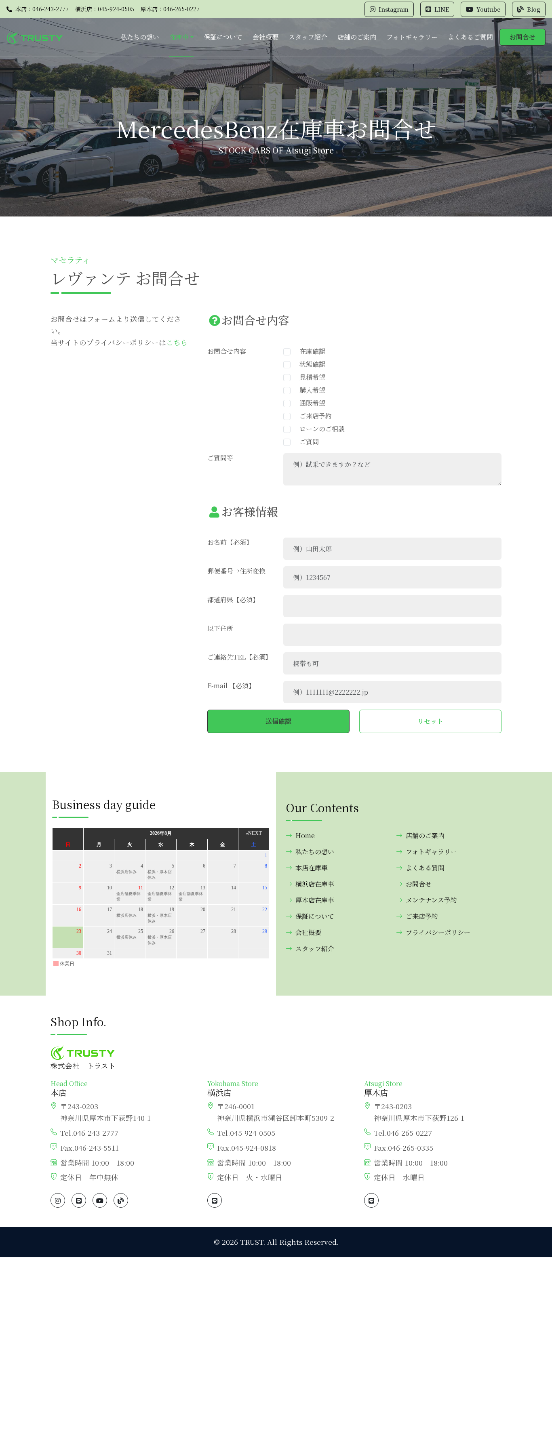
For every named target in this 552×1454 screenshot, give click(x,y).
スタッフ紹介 (308, 37)
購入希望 (309, 390)
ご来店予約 (312, 415)
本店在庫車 (311, 867)
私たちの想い (139, 37)
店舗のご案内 (356, 37)
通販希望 (309, 403)
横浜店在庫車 (314, 884)
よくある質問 (425, 867)
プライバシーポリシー (438, 932)
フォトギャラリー (412, 37)
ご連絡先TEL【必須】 (239, 657)
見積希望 (309, 377)
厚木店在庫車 (314, 900)
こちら (177, 342)
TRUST (251, 1242)
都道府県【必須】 (233, 599)
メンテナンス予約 (431, 900)
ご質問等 (220, 457)
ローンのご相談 (319, 428)
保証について (223, 37)
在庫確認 (309, 351)
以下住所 (220, 628)
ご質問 (306, 441)
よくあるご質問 (470, 37)
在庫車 (179, 37)
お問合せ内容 (226, 351)
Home (305, 835)
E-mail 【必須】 (231, 685)
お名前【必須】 (230, 542)
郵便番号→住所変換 (236, 571)
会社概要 (265, 37)
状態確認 (309, 364)
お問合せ (522, 37)
